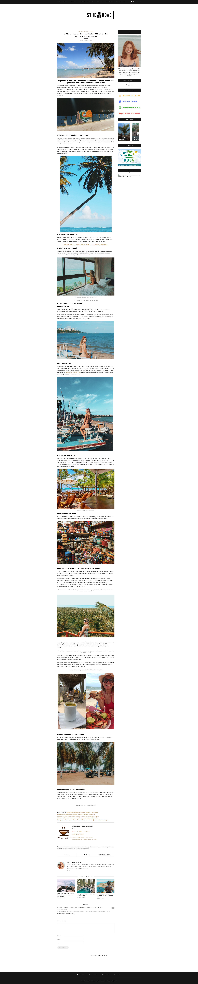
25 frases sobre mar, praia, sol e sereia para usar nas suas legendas (77, 818)
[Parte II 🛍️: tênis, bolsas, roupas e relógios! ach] (99, 965)
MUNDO (73, 1)
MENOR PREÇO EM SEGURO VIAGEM (82, 837)
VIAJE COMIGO (121, 1)
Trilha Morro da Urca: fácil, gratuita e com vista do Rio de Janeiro (105, 895)
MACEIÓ (91, 31)
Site (58, 943)
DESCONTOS (91, 1)
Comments (67, 854)
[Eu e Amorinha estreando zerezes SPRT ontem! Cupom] (11, 965)
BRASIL (65, 1)
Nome (59, 935)
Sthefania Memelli (105, 854)
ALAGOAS (81, 31)
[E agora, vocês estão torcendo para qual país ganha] (55, 965)
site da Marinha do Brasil (73, 372)
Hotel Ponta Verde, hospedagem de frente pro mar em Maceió (76, 814)
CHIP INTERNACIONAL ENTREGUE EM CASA (84, 840)
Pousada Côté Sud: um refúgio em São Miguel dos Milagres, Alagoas (78, 816)
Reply (113, 907)
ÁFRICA (82, 1)
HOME (58, 1)
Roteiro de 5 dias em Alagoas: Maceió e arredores (82, 812)
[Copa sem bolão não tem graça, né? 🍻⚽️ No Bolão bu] (121, 965)
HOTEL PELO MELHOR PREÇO (80, 831)
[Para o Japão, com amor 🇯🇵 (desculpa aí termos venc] (143, 965)
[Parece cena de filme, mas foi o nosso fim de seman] (33, 965)
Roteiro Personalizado (64, 5)
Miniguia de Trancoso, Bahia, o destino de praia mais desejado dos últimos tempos (82, 820)
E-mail (59, 939)
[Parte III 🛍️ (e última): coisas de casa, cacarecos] (77, 965)
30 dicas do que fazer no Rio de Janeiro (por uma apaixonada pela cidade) (65, 895)
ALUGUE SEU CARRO (78, 834)
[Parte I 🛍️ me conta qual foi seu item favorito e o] (165, 965)
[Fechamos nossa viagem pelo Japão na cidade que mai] (187, 965)
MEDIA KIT (100, 1)
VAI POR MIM (109, 1)
